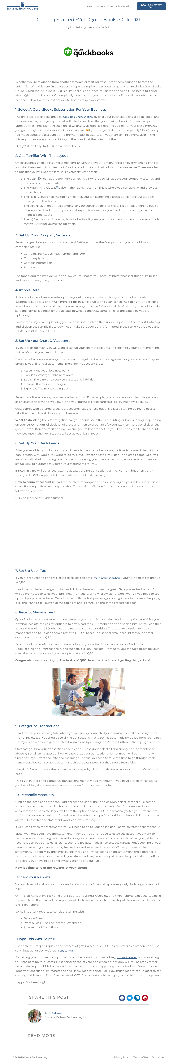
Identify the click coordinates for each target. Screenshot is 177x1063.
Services (100, 6)
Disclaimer (158, 1057)
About (90, 6)
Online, (133, 957)
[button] (122, 998)
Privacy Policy (122, 1057)
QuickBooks (121, 957)
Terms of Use (140, 1057)
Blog (110, 6)
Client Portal (122, 6)
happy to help (65, 950)
